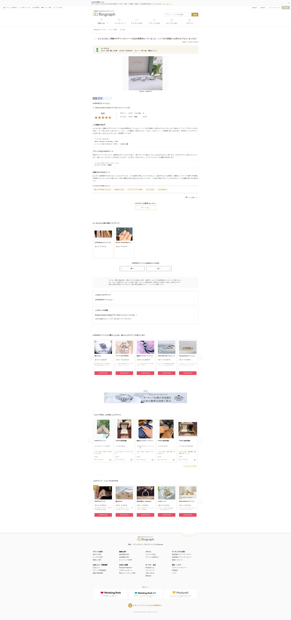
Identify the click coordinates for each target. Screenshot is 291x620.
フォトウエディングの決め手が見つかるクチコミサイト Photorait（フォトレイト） (180, 596)
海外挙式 (262, 7)
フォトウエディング (274, 7)
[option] (103, 242)
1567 (167, 360)
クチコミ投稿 (47, 7)
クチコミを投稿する (152, 557)
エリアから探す (98, 557)
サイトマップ (150, 570)
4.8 (161, 505)
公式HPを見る (103, 373)
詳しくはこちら (167, 4)
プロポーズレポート (125, 570)
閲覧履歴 (36, 7)
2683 (104, 360)
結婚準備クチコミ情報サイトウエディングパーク (110, 596)
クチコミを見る (151, 554)
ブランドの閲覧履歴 (99, 570)
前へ (132, 268)
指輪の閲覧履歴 (98, 573)
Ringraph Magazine (125, 567)
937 (125, 246)
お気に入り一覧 (25, 7)
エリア (172, 23)
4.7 (119, 360)
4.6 (98, 246)
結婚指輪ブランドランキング (181, 557)
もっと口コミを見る (190, 466)
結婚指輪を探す (124, 557)
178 (167, 505)
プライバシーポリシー (179, 567)
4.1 (140, 505)
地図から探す (97, 560)
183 (125, 505)
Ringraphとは (150, 567)
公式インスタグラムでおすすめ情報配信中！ (148, 605)
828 (146, 505)
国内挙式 (254, 7)
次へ (159, 268)
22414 (126, 360)
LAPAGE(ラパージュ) (101, 103)
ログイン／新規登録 (11, 7)
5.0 (119, 505)
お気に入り (96, 567)
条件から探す (97, 554)
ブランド (154, 23)
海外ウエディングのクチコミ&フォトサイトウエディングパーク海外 (145, 596)
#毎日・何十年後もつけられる (102, 189)
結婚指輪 (285, 7)
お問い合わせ (150, 573)
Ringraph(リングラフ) (100, 29)
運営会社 (148, 576)
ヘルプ (174, 573)
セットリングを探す (125, 560)
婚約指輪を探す (124, 554)
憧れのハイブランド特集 (127, 573)
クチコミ (137, 23)
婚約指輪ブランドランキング (181, 554)
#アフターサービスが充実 (135, 189)
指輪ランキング (177, 560)
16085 (147, 360)
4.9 (98, 505)
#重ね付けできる (119, 189)
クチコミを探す (113, 29)
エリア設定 (59, 7)
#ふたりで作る (150, 189)
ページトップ (190, 534)
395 (189, 360)
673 (189, 505)
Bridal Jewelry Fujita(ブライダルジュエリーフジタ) (112, 108)
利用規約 (175, 570)
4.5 (98, 360)
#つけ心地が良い (162, 189)
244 (104, 246)
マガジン (189, 23)
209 (104, 505)
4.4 (119, 246)
